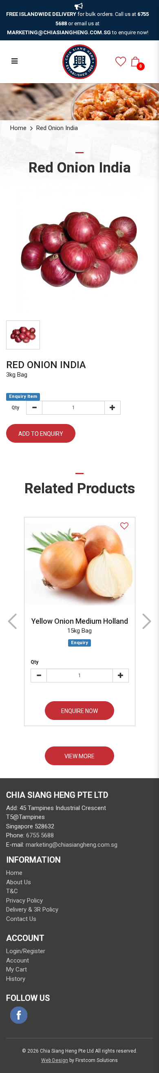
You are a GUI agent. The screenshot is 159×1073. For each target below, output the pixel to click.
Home (18, 128)
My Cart (16, 969)
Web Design (54, 1060)
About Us (18, 882)
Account (17, 960)
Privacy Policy (24, 900)
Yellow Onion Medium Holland (79, 621)
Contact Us (21, 919)
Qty (34, 662)
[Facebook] (18, 1015)
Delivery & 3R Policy (32, 909)
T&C (12, 891)
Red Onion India (57, 128)
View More (79, 756)
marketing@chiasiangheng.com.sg (71, 844)
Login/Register (25, 951)
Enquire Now (79, 711)
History (15, 978)
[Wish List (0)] (120, 61)
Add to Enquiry (40, 434)
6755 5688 (40, 835)
